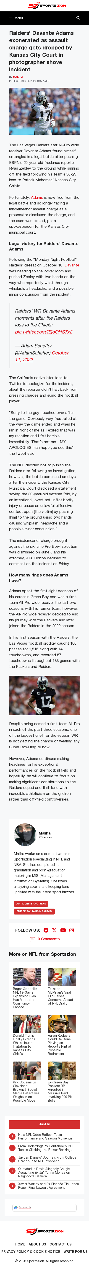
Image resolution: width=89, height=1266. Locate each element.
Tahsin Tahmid (34, 911)
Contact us (61, 1244)
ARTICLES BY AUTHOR (31, 904)
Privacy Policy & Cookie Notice (30, 1251)
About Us (37, 1244)
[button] (78, 18)
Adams (37, 197)
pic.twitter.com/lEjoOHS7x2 (43, 332)
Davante (72, 265)
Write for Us (76, 1251)
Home (20, 1244)
